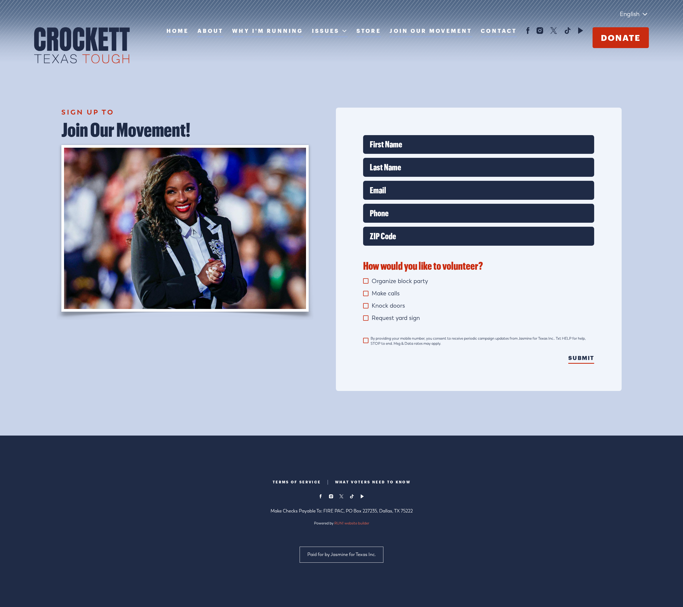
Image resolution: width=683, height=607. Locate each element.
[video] (580, 30)
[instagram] (540, 30)
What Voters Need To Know (373, 482)
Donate (621, 37)
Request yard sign (396, 318)
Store (368, 31)
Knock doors (388, 305)
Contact (499, 31)
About (210, 31)
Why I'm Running (267, 31)
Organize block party (400, 281)
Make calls (386, 293)
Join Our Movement (431, 31)
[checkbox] (365, 281)
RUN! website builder (351, 523)
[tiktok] (567, 30)
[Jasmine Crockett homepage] (82, 45)
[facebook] (527, 30)
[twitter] (554, 30)
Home (177, 31)
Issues (326, 31)
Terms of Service (297, 482)
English (630, 14)
